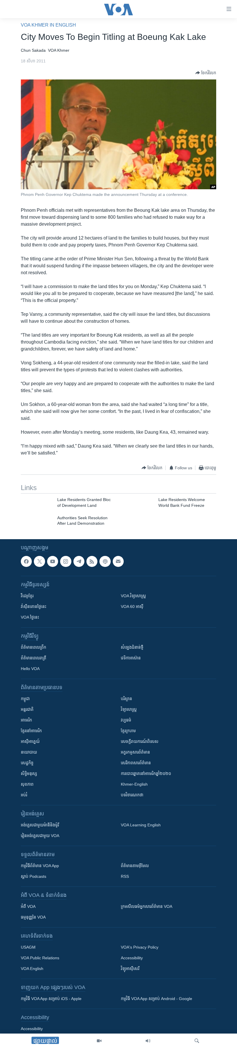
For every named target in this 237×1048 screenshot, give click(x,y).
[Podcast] (104, 561)
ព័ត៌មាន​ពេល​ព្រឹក (33, 647)
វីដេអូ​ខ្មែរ (27, 595)
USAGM (28, 947)
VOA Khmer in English (48, 25)
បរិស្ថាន (126, 698)
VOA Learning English (141, 825)
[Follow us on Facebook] (26, 561)
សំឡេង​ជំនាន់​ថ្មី (132, 647)
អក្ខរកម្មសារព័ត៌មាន (135, 752)
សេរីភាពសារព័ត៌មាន (136, 763)
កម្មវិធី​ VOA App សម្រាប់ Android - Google (156, 998)
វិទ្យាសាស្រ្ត (129, 709)
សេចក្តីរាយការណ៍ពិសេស (139, 741)
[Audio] (148, 1041)
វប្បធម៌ (126, 720)
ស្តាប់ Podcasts (33, 876)
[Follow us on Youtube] (52, 561)
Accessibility (132, 958)
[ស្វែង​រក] (196, 1041)
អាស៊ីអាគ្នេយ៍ (30, 741)
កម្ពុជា (25, 698)
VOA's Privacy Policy (139, 947)
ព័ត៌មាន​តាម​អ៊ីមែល (135, 865)
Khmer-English (134, 784)
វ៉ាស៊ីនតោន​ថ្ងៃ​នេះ (33, 606)
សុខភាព (27, 784)
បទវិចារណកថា (132, 795)
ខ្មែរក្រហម (128, 730)
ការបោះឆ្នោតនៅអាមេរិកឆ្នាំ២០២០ (146, 773)
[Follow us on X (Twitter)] (39, 561)
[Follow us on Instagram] (65, 561)
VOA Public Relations (40, 958)
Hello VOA (30, 668)
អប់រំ (24, 795)
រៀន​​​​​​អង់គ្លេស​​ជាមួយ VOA (40, 835)
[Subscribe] (118, 561)
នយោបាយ (29, 752)
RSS (125, 876)
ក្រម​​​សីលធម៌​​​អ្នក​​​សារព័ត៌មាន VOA (146, 906)
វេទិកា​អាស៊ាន (131, 658)
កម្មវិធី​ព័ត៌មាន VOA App (40, 865)
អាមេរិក (26, 720)
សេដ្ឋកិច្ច (27, 763)
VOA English (32, 968)
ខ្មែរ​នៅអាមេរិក (31, 730)
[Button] (205, 72)
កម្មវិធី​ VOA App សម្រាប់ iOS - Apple (51, 998)
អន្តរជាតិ (27, 709)
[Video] (99, 1041)
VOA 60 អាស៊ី (132, 606)
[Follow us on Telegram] (78, 561)
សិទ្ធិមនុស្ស (29, 773)
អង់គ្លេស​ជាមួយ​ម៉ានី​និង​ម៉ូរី (40, 825)
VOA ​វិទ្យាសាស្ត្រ (133, 595)
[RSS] (91, 561)
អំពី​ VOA (28, 906)
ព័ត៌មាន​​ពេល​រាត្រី (33, 658)
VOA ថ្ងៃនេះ (30, 617)
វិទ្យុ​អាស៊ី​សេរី (130, 968)
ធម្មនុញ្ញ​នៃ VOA (33, 917)
